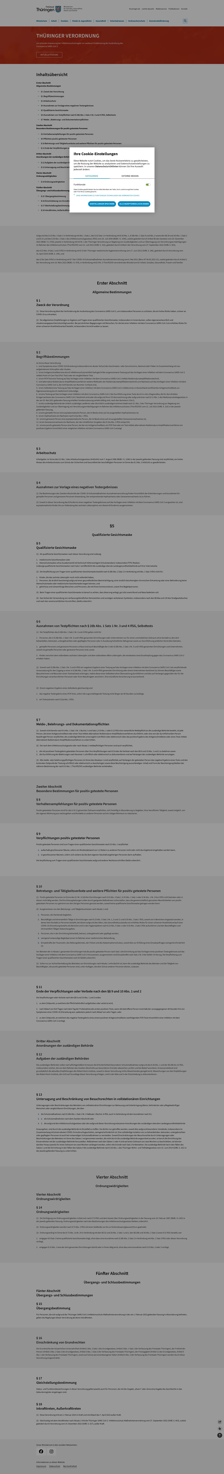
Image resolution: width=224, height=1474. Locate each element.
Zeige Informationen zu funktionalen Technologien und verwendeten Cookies (107, 195)
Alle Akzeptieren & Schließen (134, 204)
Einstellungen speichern (102, 204)
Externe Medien (130, 176)
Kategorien (91, 176)
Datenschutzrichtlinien (106, 166)
